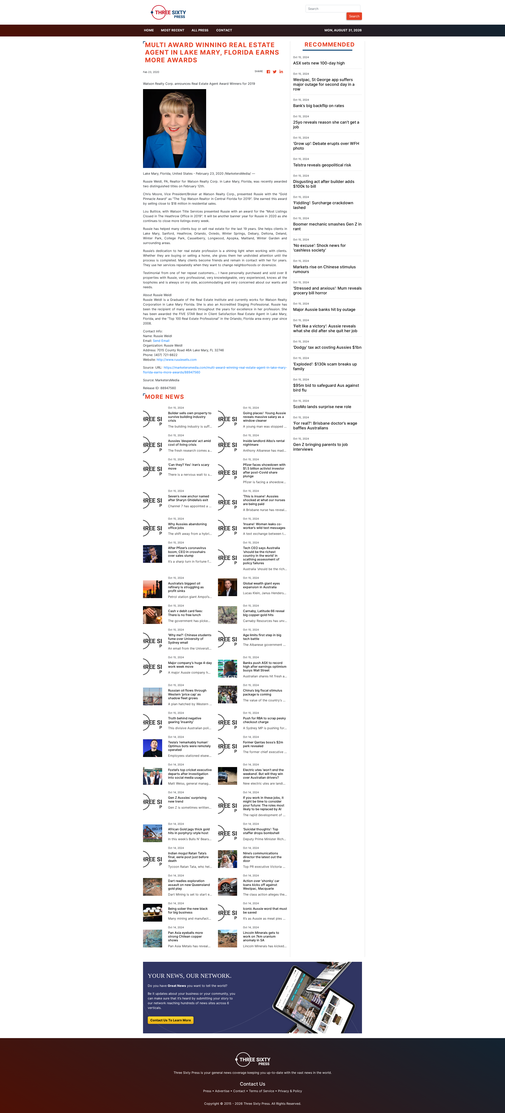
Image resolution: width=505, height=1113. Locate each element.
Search (354, 16)
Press (207, 1091)
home (149, 30)
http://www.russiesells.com (177, 360)
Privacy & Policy (290, 1091)
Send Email (161, 341)
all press (200, 30)
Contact (224, 30)
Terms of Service (261, 1091)
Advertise (222, 1091)
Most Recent (172, 30)
